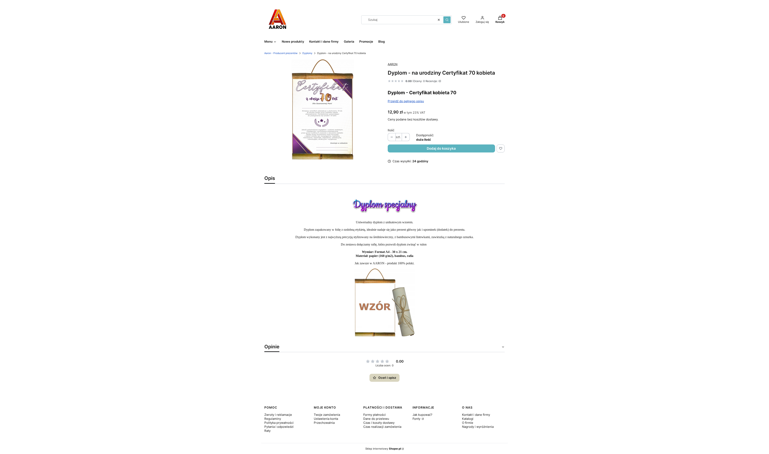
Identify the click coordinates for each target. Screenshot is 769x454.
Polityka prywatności (279, 423)
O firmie (467, 423)
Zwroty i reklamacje (278, 415)
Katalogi (467, 419)
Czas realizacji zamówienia (382, 427)
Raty (267, 431)
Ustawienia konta (326, 419)
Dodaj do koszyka (441, 148)
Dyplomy (307, 53)
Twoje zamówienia (327, 415)
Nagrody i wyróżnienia (478, 427)
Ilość (391, 130)
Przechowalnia (324, 423)
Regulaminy (272, 419)
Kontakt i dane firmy (476, 415)
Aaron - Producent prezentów (281, 53)
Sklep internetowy (383, 448)
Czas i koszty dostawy (379, 423)
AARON (393, 64)
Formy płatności (374, 415)
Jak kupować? (422, 415)
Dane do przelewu (376, 419)
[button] (447, 19)
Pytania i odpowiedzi (279, 427)
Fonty (417, 419)
